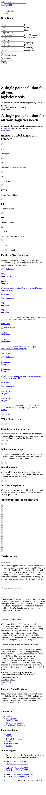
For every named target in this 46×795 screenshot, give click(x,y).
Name (26, 25)
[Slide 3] (7, 562)
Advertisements (12, 743)
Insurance (7, 58)
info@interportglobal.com (20, 774)
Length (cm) (29, 50)
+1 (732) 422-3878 (17, 770)
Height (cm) (28, 45)
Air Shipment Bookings (15, 723)
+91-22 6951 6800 (17, 768)
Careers (9, 737)
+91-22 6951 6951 (17, 761)
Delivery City (29, 38)
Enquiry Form (11, 719)
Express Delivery (10, 55)
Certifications (11, 741)
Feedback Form (12, 721)
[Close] (2, 23)
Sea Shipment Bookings (15, 725)
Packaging (8, 60)
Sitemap (9, 746)
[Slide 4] (9, 562)
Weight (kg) (28, 43)
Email (26, 28)
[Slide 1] (2, 562)
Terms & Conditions (14, 739)
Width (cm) (28, 48)
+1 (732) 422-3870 (17, 764)
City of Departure (31, 35)
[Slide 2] (4, 562)
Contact (9, 716)
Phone (26, 30)
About (8, 735)
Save (4, 63)
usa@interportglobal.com (19, 776)
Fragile (6, 53)
